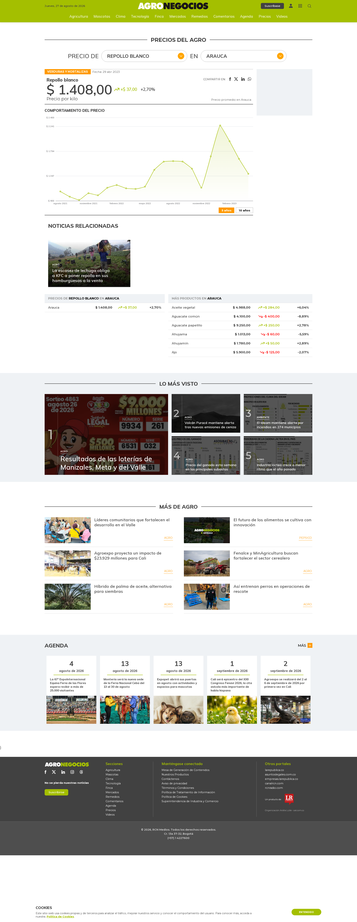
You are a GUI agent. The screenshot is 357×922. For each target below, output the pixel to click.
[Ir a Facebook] (45, 772)
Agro (168, 537)
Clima (121, 16)
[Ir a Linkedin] (63, 772)
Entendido (306, 912)
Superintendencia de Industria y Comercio (190, 801)
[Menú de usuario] (291, 6)
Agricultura (78, 16)
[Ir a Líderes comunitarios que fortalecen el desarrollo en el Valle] (68, 530)
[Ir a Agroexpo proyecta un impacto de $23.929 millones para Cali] (68, 563)
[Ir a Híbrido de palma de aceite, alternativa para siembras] (68, 597)
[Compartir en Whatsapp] (249, 79)
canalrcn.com (274, 783)
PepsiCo (305, 537)
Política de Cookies (174, 796)
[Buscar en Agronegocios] (309, 6)
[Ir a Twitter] (54, 772)
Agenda (246, 16)
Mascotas (102, 16)
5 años (226, 210)
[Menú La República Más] (300, 6)
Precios (265, 16)
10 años (244, 210)
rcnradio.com (274, 788)
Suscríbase (272, 6)
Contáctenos (170, 779)
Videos (282, 16)
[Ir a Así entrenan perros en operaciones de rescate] (207, 597)
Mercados (177, 16)
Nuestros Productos (175, 774)
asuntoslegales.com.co (280, 774)
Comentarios (224, 16)
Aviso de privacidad (174, 783)
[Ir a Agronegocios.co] (67, 764)
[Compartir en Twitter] (236, 79)
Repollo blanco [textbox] (128, 56)
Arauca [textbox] (216, 56)
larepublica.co (274, 770)
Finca (159, 16)
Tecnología (140, 16)
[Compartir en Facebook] (230, 79)
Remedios (199, 16)
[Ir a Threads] (81, 772)
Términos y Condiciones (178, 788)
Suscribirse (56, 792)
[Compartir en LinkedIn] (243, 79)
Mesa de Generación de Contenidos (185, 770)
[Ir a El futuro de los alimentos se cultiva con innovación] (207, 530)
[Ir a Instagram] (72, 772)
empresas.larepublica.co (281, 779)
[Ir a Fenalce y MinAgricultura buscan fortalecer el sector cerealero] (207, 563)
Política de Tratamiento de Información (188, 792)
